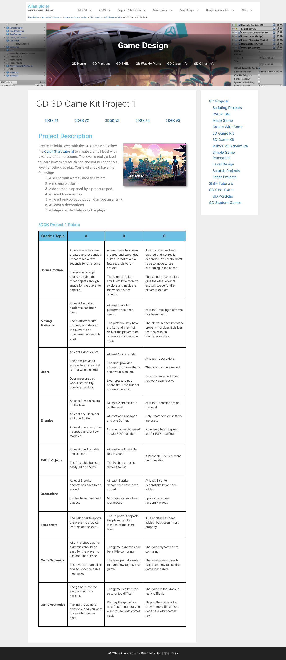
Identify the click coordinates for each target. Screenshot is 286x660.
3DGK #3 (112, 120)
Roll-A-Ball (222, 114)
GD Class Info (177, 64)
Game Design (186, 10)
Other (244, 10)
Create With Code (227, 127)
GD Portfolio (223, 196)
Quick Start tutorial (59, 151)
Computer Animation (217, 10)
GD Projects (101, 64)
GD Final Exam (221, 190)
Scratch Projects (226, 171)
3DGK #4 (142, 120)
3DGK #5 (173, 120)
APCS (102, 10)
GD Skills (122, 64)
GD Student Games (225, 202)
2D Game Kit (223, 133)
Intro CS (82, 10)
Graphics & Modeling (129, 10)
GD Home (79, 64)
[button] (85, 10)
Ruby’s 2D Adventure (230, 146)
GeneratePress (167, 653)
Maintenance (160, 10)
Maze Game (223, 120)
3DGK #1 (51, 120)
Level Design (223, 164)
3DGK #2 (82, 120)
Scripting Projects (227, 108)
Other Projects (225, 177)
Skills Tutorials (221, 183)
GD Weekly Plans (148, 64)
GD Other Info (204, 64)
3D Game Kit (223, 140)
